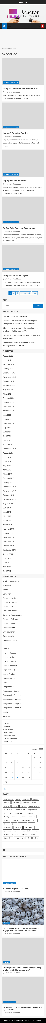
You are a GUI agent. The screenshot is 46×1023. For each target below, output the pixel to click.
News (5, 682)
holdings (7, 820)
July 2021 (7, 428)
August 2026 (8, 356)
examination (19, 813)
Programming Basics (11, 691)
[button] (9, 25)
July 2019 (7, 457)
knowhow (22, 824)
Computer (7, 594)
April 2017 (7, 571)
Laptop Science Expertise (14, 180)
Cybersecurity (8, 636)
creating (26, 803)
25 (12, 777)
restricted (26, 831)
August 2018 (8, 504)
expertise (30, 813)
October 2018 (8, 495)
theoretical (19, 838)
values (36, 838)
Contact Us (7, 741)
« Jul (4, 789)
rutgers (35, 831)
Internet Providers (10, 666)
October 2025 (8, 381)
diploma (23, 806)
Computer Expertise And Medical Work (21, 88)
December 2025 (9, 373)
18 (29, 293)
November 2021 (9, 423)
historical (32, 817)
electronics (8, 810)
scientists (24, 834)
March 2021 (7, 440)
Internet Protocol (11, 127)
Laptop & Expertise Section (15, 133)
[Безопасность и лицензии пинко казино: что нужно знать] (23, 990)
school (6, 834)
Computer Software (10, 619)
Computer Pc (8, 607)
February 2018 (8, 529)
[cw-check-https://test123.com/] (23, 872)
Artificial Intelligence (11, 581)
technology (8, 838)
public (5, 712)
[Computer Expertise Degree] (23, 258)
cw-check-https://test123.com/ (15, 316)
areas (18, 799)
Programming (8, 687)
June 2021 (7, 432)
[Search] (38, 26)
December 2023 (9, 407)
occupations (29, 827)
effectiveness (34, 806)
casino (5, 590)
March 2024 (7, 394)
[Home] (4, 25)
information (26, 820)
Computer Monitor (11, 222)
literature (18, 827)
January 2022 (8, 419)
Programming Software (12, 708)
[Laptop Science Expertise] (23, 163)
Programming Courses (12, 695)
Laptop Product (9, 674)
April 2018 (7, 520)
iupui (34, 820)
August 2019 (8, 453)
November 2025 (9, 377)
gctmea (23, 817)
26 (17, 777)
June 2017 (7, 563)
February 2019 (8, 478)
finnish (14, 817)
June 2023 (7, 415)
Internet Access (9, 649)
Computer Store (9, 623)
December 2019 (9, 449)
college (6, 803)
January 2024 (8, 402)
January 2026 (8, 369)
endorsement (20, 810)
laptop (31, 824)
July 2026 (7, 360)
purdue (16, 831)
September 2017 (9, 550)
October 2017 (8, 546)
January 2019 (8, 483)
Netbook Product (9, 678)
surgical (34, 834)
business (26, 799)
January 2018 (8, 533)
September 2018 (9, 499)
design (15, 806)
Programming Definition (12, 699)
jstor (14, 824)
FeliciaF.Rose (18, 92)
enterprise (8, 813)
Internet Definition (11, 82)
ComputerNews (9, 628)
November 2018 (9, 491)
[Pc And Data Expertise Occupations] (23, 210)
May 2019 (7, 466)
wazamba (6, 716)
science (15, 834)
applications (8, 799)
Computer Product (10, 611)
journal (6, 824)
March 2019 (7, 474)
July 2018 (7, 508)
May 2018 (7, 516)
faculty (6, 817)
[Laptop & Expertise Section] (23, 116)
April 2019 (7, 470)
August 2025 (8, 390)
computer (16, 803)
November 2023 (9, 411)
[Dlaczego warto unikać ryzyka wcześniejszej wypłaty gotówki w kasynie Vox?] (23, 951)
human (16, 820)
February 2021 (8, 445)
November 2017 (9, 541)
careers (35, 799)
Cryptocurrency (9, 632)
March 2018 (7, 525)
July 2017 (7, 558)
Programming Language (12, 704)
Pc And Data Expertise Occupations (19, 228)
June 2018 (7, 512)
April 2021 (7, 436)
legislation (7, 827)
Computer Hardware (11, 598)
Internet (6, 645)
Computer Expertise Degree (15, 275)
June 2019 (7, 461)
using (28, 838)
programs (7, 831)
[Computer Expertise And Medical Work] (23, 71)
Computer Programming (12, 615)
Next (34, 293)
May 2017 (7, 567)
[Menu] (9, 25)
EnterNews (26, 1020)
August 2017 (8, 554)
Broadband (7, 585)
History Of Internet (10, 640)
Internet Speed (9, 670)
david (34, 803)
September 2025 (9, 385)
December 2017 (9, 537)
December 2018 (9, 487)
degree (6, 806)
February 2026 (8, 364)
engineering (32, 810)
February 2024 (8, 398)
